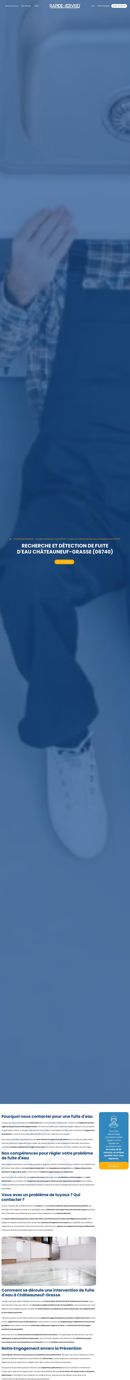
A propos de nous (11, 6)
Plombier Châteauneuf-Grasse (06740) (51, 539)
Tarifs (36, 6)
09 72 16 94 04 (119, 6)
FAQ (92, 6)
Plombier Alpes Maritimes (24, 539)
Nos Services (26, 6)
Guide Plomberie (104, 6)
